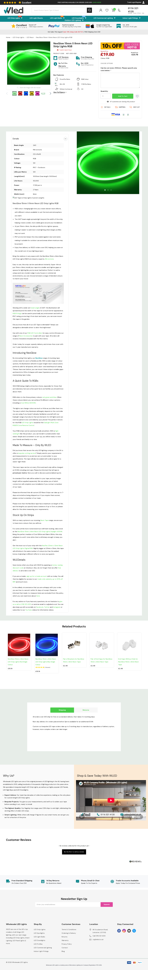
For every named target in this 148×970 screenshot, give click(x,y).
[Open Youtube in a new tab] (129, 931)
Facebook (39, 607)
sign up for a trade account (37, 576)
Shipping (62, 710)
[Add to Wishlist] (137, 96)
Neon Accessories (26, 336)
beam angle (35, 308)
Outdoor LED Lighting (73, 20)
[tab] (105, 190)
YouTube (28, 610)
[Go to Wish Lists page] (107, 10)
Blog (63, 951)
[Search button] (89, 10)
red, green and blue (49, 397)
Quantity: (104, 91)
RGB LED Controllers (34, 333)
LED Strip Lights (14, 18)
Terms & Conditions (69, 929)
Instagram (56, 607)
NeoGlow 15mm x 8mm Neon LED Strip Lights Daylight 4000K (40, 531)
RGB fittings (17, 313)
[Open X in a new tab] (134, 931)
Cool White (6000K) (28, 403)
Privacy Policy (67, 944)
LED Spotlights (39, 933)
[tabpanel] (108, 162)
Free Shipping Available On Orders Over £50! (79, 2)
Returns (86, 710)
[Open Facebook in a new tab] (119, 931)
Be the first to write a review (74, 852)
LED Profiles (38, 944)
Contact (65, 948)
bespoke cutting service (27, 453)
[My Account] (100, 10)
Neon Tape (45, 520)
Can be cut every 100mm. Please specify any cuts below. (119, 69)
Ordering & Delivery (69, 933)
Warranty (65, 940)
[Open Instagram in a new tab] (124, 931)
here (38, 596)
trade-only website (44, 579)
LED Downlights (78, 18)
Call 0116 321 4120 (99, 936)
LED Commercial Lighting (103, 18)
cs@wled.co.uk (98, 939)
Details (16, 138)
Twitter (46, 607)
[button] (46, 667)
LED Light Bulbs (56, 18)
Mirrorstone (49, 259)
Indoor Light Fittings (130, 18)
